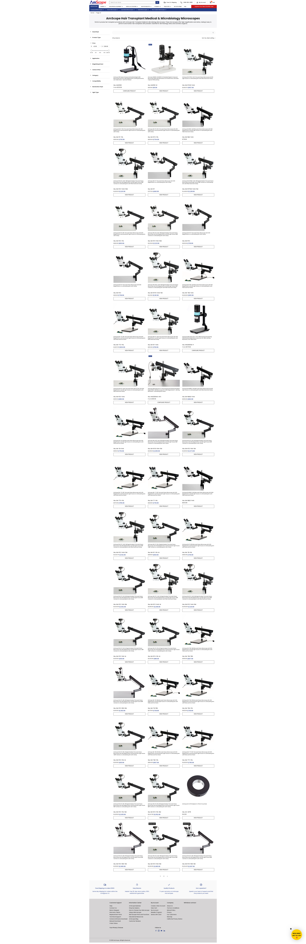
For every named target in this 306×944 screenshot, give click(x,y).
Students (156, 6)
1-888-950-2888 (187, 2)
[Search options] (213, 32)
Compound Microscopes (97, 9)
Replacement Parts (115, 914)
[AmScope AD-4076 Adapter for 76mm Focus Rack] (198, 786)
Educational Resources (136, 917)
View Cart (154, 908)
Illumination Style (97, 86)
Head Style (95, 32)
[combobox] (208, 38)
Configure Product (129, 91)
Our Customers (172, 914)
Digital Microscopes (142, 9)
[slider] (91, 50)
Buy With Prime (178, 6)
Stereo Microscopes (112, 9)
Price (93, 43)
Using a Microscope (135, 912)
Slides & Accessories (131, 6)
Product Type (96, 37)
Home (92, 13)
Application (95, 58)
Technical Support (115, 917)
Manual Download (115, 921)
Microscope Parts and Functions (139, 914)
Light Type (95, 92)
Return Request (114, 910)
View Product (163, 91)
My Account (202, 2)
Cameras (102, 6)
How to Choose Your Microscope (139, 910)
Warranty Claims (114, 912)
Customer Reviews (135, 921)
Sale (185, 6)
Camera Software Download (118, 919)
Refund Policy (171, 910)
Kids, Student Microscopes (158, 9)
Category (95, 75)
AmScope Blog (133, 919)
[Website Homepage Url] (98, 2)
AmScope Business (135, 906)
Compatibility (96, 81)
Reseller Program (156, 912)
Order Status (113, 923)
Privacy (169, 912)
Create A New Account (158, 906)
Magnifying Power (97, 64)
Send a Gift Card (156, 914)
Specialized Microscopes (127, 9)
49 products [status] (116, 38)
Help (110, 906)
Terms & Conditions (173, 908)
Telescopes (167, 6)
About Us (170, 906)
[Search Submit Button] (157, 2)
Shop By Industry (145, 6)
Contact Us (113, 908)
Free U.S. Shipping (171, 2)
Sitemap (169, 917)
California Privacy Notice (174, 919)
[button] (296, 934)
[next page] (167, 876)
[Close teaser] (291, 929)
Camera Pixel (96, 70)
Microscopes (94, 6)
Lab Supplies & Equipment (115, 6)
